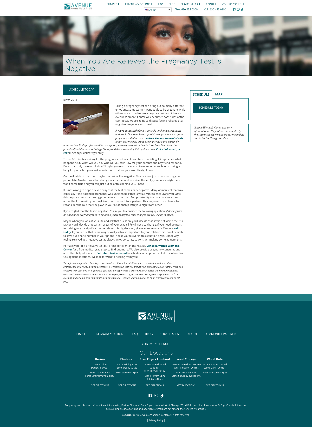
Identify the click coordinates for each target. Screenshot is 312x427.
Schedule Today (81, 89)
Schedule (201, 94)
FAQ (160, 4)
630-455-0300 (189, 9)
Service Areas (189, 4)
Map (219, 94)
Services (112, 4)
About (210, 4)
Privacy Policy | (157, 420)
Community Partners (220, 334)
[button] (158, 9)
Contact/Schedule (234, 4)
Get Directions (100, 385)
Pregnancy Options (138, 4)
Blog (172, 4)
